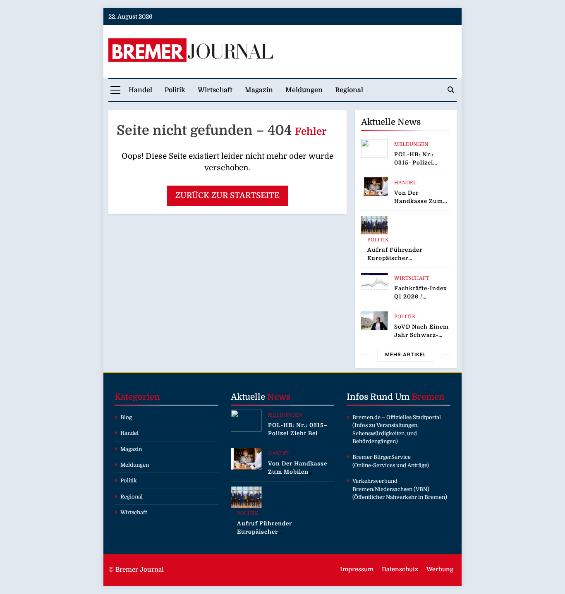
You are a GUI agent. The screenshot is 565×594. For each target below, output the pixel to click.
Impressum (356, 569)
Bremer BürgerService (381, 457)
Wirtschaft (215, 90)
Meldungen (304, 90)
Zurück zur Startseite (227, 195)
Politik (175, 90)
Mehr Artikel (405, 354)
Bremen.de (366, 417)
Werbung (439, 569)
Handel (140, 90)
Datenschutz (400, 569)
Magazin (259, 90)
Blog (126, 417)
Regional (349, 90)
